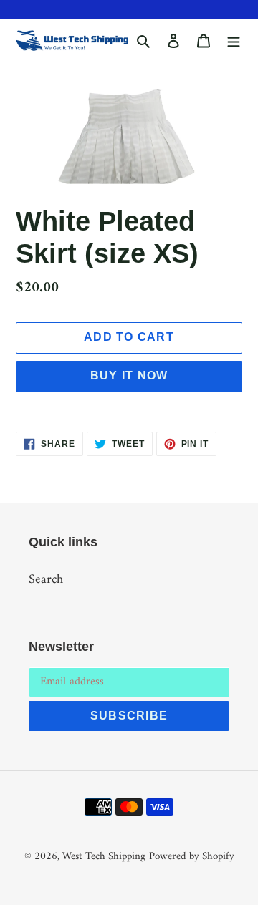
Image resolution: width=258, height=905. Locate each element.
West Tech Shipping (103, 856)
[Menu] (234, 40)
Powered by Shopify (191, 856)
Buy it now (129, 375)
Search (46, 579)
